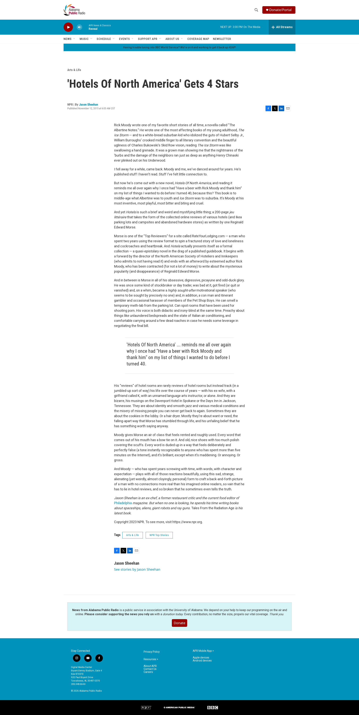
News (68, 38)
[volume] (79, 27)
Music (84, 38)
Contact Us (150, 669)
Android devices (202, 660)
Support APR (147, 38)
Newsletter (222, 38)
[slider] (85, 27)
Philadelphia (123, 503)
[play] (68, 27)
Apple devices (201, 657)
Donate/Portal (280, 10)
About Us (172, 38)
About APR (150, 666)
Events (124, 38)
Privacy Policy (152, 651)
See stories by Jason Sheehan (137, 569)
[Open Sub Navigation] (74, 38)
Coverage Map (198, 38)
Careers (148, 672)
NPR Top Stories (159, 535)
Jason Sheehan (88, 104)
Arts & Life (74, 70)
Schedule (104, 38)
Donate (179, 623)
